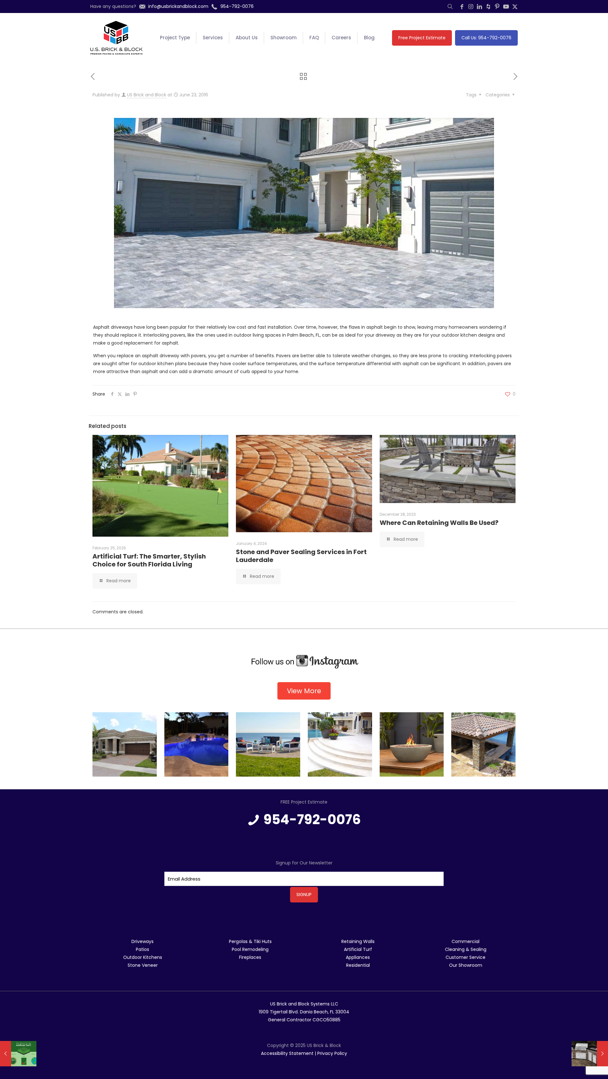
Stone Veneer (143, 965)
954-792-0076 (312, 819)
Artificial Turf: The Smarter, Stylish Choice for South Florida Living (149, 560)
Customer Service (465, 957)
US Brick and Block (146, 95)
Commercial (465, 941)
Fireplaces (250, 957)
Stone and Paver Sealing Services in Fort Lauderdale (301, 555)
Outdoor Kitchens (142, 957)
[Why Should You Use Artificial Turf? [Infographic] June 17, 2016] (18, 1053)
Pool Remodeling (250, 949)
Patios (142, 949)
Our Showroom (465, 965)
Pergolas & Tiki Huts (250, 941)
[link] (304, 661)
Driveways (142, 941)
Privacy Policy (332, 1053)
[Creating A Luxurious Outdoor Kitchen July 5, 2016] (590, 1053)
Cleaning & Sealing (465, 949)
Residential (358, 965)
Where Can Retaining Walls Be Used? (440, 522)
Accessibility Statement (287, 1053)
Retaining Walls (358, 941)
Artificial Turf (358, 949)
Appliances (358, 957)
